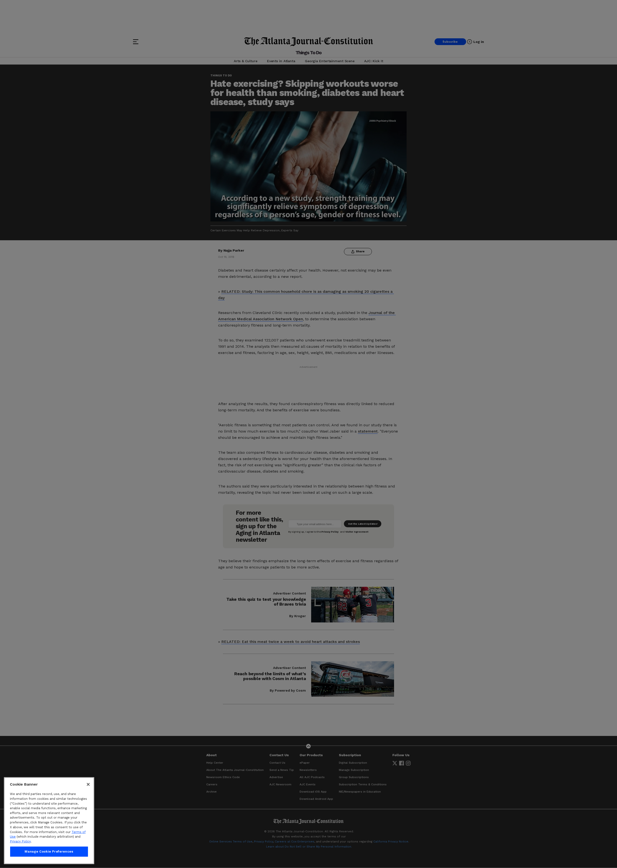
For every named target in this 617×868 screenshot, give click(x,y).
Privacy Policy (20, 841)
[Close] (88, 784)
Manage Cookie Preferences (49, 851)
